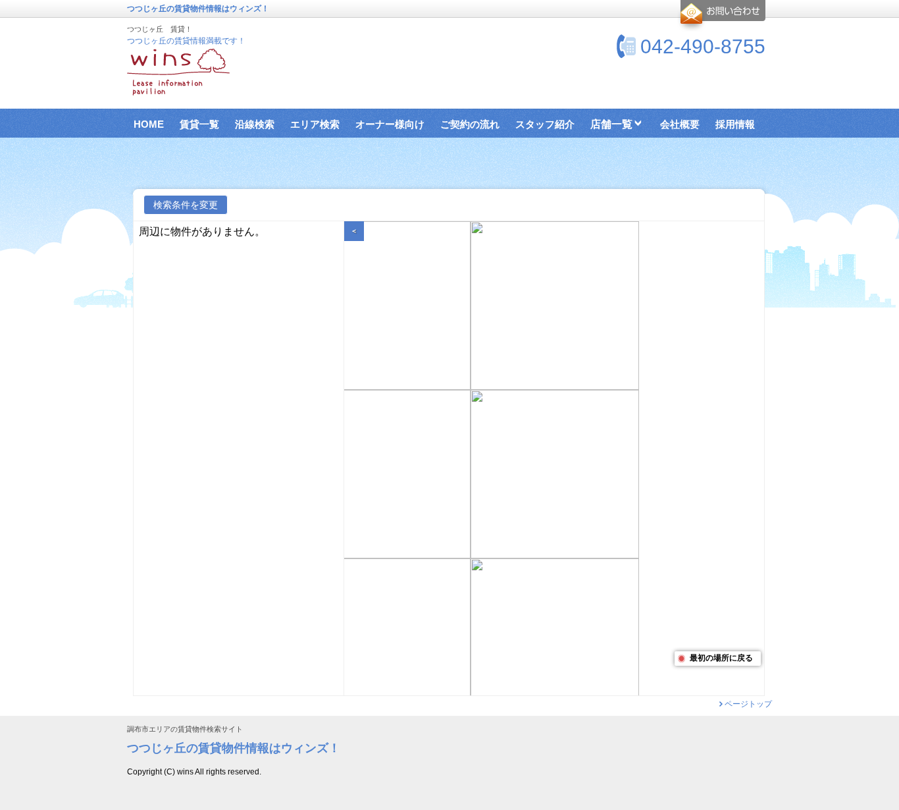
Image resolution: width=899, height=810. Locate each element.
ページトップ (748, 704)
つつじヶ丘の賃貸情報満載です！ (186, 40)
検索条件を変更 (185, 205)
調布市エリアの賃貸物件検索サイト (185, 729)
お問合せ (721, 16)
